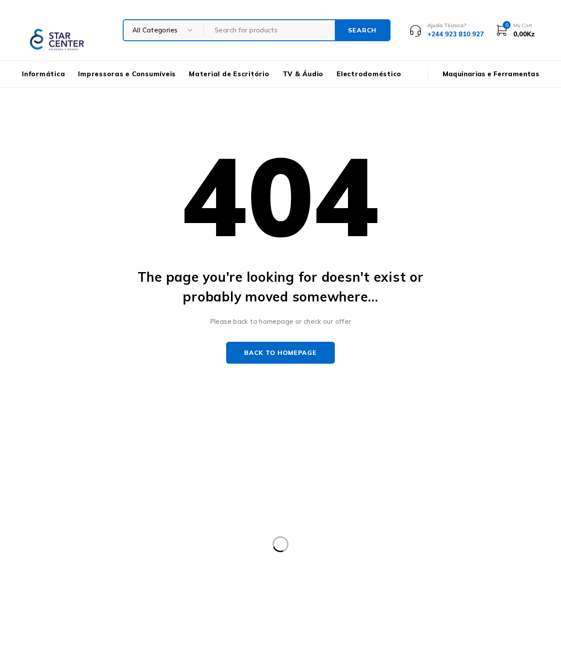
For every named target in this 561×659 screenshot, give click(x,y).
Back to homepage (280, 353)
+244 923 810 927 (58, 559)
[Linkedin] (87, 580)
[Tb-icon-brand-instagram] (47, 580)
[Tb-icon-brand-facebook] (27, 580)
